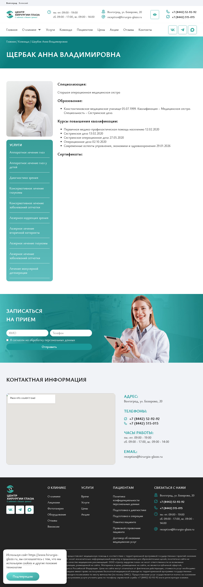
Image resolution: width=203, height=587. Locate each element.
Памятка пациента (124, 522)
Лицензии (54, 502)
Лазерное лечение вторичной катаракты (25, 230)
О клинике (29, 29)
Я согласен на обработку (42, 340)
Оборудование (57, 514)
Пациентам (85, 29)
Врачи (85, 496)
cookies (27, 563)
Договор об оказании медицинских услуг (126, 540)
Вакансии (53, 526)
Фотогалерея (55, 508)
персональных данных (60, 340)
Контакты (145, 29)
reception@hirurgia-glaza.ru (124, 17)
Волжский (23, 3)
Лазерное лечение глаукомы (29, 243)
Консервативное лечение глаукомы (27, 190)
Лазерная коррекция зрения (29, 218)
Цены (101, 29)
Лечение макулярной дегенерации (24, 270)
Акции (114, 29)
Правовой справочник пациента (127, 530)
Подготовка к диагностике (129, 510)
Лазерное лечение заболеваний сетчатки (25, 256)
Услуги (50, 29)
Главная (11, 29)
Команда (66, 29)
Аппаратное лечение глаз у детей (28, 165)
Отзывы (128, 29)
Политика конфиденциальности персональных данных (126, 500)
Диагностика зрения (24, 177)
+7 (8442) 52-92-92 (184, 12)
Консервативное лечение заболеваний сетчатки (27, 205)
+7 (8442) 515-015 (183, 17)
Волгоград (11, 3)
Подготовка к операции (128, 516)
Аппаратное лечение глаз (27, 152)
